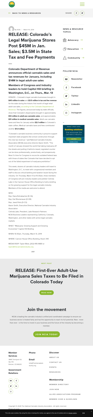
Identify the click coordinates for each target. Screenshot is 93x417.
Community (74, 58)
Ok (83, 413)
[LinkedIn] (66, 104)
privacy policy (73, 413)
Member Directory (59, 384)
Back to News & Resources (26, 13)
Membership (56, 380)
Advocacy (73, 40)
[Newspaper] (11, 380)
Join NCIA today (46, 335)
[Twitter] (66, 96)
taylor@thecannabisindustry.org (21, 247)
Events (52, 367)
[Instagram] (66, 113)
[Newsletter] (66, 79)
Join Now (54, 389)
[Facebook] (66, 87)
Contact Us (55, 362)
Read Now (46, 293)
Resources (55, 372)
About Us (54, 357)
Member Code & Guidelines (63, 399)
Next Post (46, 263)
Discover (54, 353)
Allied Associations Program (65, 394)
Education (73, 49)
